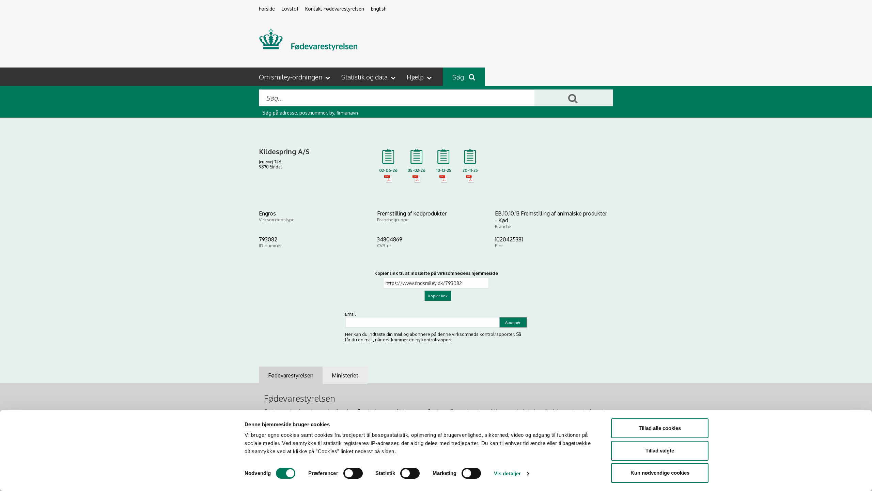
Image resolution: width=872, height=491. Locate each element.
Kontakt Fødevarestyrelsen (334, 9)
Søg (458, 77)
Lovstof (290, 9)
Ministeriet (345, 375)
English (379, 9)
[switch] (353, 473)
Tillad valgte (659, 450)
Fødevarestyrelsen (290, 375)
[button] (295, 77)
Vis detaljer (507, 473)
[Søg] (573, 98)
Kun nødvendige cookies (659, 473)
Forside (267, 9)
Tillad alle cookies (660, 428)
